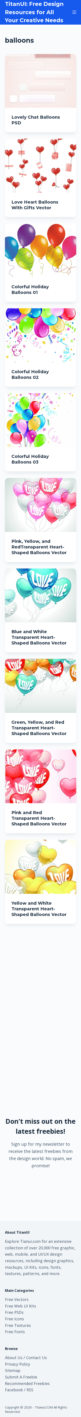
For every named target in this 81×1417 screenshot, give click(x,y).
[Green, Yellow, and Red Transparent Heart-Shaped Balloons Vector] (40, 686)
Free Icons (14, 1318)
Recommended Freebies (27, 1383)
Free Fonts (15, 1331)
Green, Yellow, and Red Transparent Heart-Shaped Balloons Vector (39, 728)
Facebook (14, 1389)
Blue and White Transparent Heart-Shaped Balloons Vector (39, 637)
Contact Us (36, 1357)
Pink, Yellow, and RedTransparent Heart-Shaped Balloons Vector (39, 547)
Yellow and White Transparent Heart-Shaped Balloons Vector (39, 909)
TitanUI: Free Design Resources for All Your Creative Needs (34, 12)
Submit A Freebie (21, 1377)
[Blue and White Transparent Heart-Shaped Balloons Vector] (40, 595)
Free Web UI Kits (20, 1306)
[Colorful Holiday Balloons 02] (40, 335)
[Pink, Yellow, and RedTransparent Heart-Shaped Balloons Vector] (40, 505)
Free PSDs (14, 1312)
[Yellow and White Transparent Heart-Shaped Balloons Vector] (40, 867)
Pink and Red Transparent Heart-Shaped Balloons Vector (39, 818)
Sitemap (13, 1370)
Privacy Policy (17, 1364)
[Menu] (74, 12)
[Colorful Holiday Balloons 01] (40, 251)
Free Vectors (17, 1299)
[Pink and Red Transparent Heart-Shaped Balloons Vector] (40, 776)
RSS (30, 1389)
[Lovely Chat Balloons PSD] (40, 81)
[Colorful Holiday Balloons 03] (40, 420)
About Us (13, 1357)
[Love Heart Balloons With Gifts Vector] (40, 166)
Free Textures (18, 1325)
